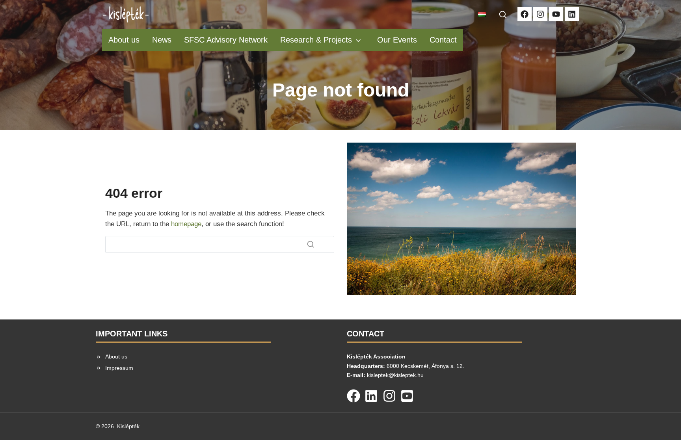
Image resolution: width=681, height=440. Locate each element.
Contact (443, 39)
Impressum (119, 368)
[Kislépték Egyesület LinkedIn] (572, 14)
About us (124, 39)
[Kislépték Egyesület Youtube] (556, 14)
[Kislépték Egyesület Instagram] (540, 14)
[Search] (310, 244)
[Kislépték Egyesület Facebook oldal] (524, 14)
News (161, 39)
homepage (186, 224)
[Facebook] (353, 394)
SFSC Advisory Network (226, 39)
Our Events (397, 39)
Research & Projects (316, 39)
